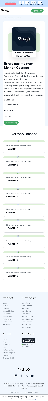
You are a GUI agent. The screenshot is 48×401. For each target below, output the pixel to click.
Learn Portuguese (28, 316)
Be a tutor (6, 345)
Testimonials (7, 322)
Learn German (7, 18)
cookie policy (31, 399)
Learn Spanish (27, 306)
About (5, 303)
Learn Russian (26, 327)
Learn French (26, 308)
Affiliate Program (9, 353)
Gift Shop (6, 324)
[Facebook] (21, 376)
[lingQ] (5, 10)
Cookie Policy (33, 392)
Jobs (4, 347)
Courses (20, 18)
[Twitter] (26, 376)
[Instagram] (16, 376)
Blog (4, 342)
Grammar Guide (9, 358)
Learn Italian (26, 314)
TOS (11, 392)
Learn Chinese (27, 322)
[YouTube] (32, 376)
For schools (7, 314)
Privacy (16, 392)
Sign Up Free (37, 11)
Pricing (5, 306)
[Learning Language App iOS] (28, 340)
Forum (5, 339)
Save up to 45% (10, 4)
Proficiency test (8, 350)
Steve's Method (8, 311)
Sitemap (24, 392)
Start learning (11, 122)
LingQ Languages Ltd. (22, 384)
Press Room (7, 355)
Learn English (26, 303)
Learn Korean (26, 324)
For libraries (7, 319)
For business (7, 316)
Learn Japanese (27, 319)
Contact (6, 308)
